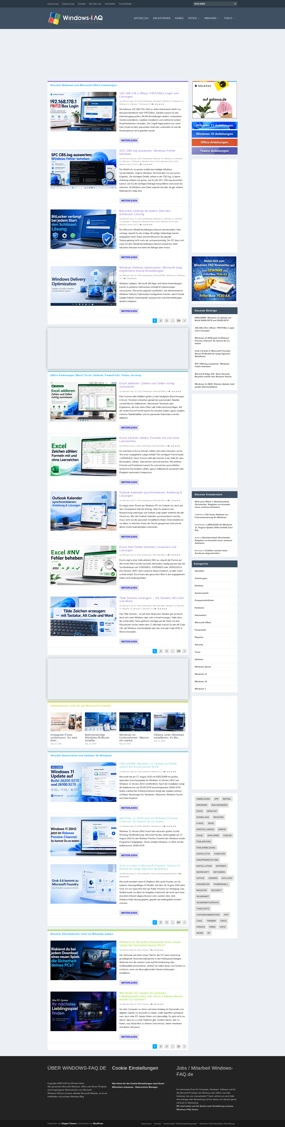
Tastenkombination (208, 915)
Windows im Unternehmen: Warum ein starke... (134, 737)
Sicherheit (203, 896)
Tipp (226, 915)
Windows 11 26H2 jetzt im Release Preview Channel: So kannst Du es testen (148, 820)
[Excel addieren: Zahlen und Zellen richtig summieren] (83, 401)
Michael (126, 101)
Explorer (213, 835)
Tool (199, 921)
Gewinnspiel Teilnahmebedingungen (180, 1123)
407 (178, 922)
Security (199, 644)
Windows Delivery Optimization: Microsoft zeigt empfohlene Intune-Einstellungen (150, 269)
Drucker (218, 817)
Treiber (211, 921)
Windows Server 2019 (151, 161)
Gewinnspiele (202, 593)
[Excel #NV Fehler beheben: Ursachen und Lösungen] (83, 565)
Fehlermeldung (206, 847)
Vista (223, 927)
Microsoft (203, 872)
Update (201, 927)
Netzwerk (219, 872)
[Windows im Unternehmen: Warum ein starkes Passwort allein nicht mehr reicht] (135, 721)
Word (200, 933)
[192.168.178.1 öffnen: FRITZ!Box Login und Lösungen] (83, 111)
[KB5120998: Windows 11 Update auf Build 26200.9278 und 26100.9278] (83, 782)
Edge (211, 823)
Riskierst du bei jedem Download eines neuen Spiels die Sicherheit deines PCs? (150, 943)
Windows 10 (167, 101)
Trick (223, 921)
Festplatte (203, 854)
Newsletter (110, 4)
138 (178, 651)
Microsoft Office (159, 275)
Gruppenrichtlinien (204, 600)
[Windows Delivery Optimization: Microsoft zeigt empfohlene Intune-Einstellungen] (83, 286)
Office (192, 18)
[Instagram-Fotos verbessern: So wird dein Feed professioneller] (66, 721)
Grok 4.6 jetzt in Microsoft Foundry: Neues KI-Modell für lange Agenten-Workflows (150, 867)
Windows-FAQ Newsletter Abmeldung (217, 1123)
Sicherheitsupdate (208, 902)
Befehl (227, 799)
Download (203, 817)
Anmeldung (203, 799)
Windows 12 (124, 104)
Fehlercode (204, 841)
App (216, 799)
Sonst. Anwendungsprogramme (163, 874)
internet (221, 866)
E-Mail (200, 823)
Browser (202, 805)
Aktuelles (141, 18)
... (173, 320)
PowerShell (221, 884)
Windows (210, 18)
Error (222, 829)
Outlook (227, 878)
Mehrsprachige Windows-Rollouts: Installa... (97, 737)
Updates (199, 659)
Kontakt (82, 4)
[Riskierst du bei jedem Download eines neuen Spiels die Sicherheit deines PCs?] (83, 960)
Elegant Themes (69, 1123)
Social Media (125, 4)
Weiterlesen (129, 140)
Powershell (200, 630)
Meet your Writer (203, 501)
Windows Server (203, 667)
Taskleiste (203, 908)
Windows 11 (178, 101)
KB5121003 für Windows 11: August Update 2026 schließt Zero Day (214, 527)
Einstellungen (205, 829)
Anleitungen (161, 18)
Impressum (53, 4)
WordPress (98, 1123)
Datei (200, 811)
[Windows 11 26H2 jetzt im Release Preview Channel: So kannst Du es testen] (83, 836)
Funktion (219, 854)
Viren (212, 927)
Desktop (199, 585)
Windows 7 (134, 104)
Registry (199, 637)
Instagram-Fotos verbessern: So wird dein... (63, 737)
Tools (228, 18)
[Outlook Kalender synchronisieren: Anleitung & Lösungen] (83, 511)
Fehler (227, 835)
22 (178, 1046)
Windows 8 (144, 104)
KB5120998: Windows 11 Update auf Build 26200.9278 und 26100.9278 (147, 765)
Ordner (213, 878)
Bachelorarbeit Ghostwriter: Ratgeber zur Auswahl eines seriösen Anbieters (212, 504)
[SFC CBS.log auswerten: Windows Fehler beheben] (83, 169)
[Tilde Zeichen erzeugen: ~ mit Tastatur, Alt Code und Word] (83, 616)
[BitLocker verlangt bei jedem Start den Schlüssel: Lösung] (83, 229)
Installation (204, 866)
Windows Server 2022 (169, 161)
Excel (200, 835)
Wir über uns (95, 4)
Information (200, 615)
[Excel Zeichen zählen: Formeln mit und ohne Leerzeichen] (83, 456)
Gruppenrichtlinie (207, 860)
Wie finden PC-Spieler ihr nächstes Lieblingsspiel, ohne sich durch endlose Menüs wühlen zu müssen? (151, 996)
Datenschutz (68, 4)
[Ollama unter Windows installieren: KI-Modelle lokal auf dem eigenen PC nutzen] (169, 721)
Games (179, 18)
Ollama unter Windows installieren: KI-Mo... (169, 736)
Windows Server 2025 (128, 164)
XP (208, 933)
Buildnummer (219, 805)
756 (178, 320)
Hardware (157, 101)
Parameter (203, 884)
